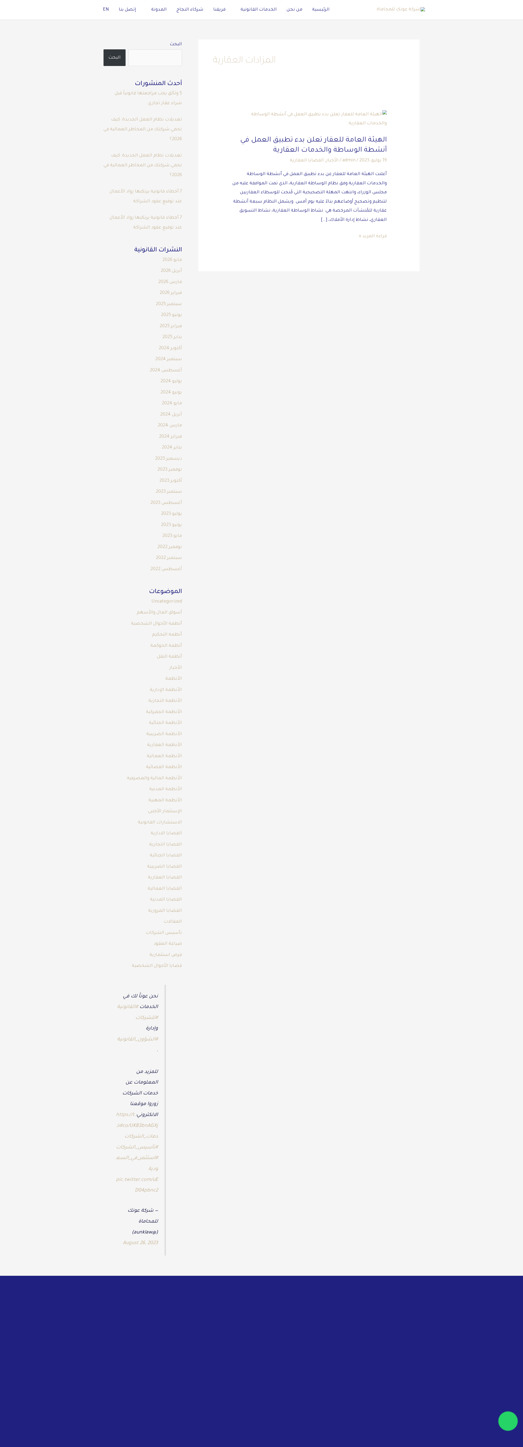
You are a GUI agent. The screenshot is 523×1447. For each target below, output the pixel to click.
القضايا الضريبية (164, 866)
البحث (176, 44)
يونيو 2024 (171, 392)
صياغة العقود (168, 943)
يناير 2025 (172, 337)
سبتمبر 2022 (169, 558)
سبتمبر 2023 (169, 491)
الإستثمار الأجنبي (165, 811)
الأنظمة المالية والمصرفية (154, 778)
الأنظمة (173, 678)
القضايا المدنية (166, 899)
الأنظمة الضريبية (164, 734)
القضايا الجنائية (166, 855)
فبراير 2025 (171, 326)
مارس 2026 (170, 282)
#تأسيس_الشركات (137, 1147)
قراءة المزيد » (373, 235)
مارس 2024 (170, 425)
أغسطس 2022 (166, 569)
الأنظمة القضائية (164, 767)
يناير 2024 (172, 447)
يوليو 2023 (171, 514)
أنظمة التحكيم (167, 634)
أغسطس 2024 (166, 370)
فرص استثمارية (166, 955)
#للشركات (146, 1018)
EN (106, 9)
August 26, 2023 (140, 1243)
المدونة (159, 9)
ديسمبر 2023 (168, 458)
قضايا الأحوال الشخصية (157, 966)
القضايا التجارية (165, 844)
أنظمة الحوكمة (166, 645)
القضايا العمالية (165, 888)
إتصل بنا (127, 9)
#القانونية (127, 1007)
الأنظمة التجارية (165, 701)
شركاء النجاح (190, 9)
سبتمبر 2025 (169, 304)
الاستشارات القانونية (160, 822)
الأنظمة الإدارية (166, 690)
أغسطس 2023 (166, 503)
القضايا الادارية (166, 833)
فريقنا (219, 9)
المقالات (173, 921)
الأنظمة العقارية (164, 745)
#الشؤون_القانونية (137, 1039)
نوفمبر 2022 (169, 547)
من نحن (294, 9)
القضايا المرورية (165, 910)
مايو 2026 (172, 260)
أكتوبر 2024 (170, 348)
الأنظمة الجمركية (164, 712)
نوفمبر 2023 (169, 469)
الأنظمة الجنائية (165, 723)
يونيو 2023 (171, 525)
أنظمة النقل (169, 656)
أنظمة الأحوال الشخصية (156, 623)
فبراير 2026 (171, 293)
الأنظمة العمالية (164, 756)
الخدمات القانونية (259, 9)
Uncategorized (166, 601)
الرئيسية (321, 9)
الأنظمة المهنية (165, 800)
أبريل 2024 (171, 414)
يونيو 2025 (171, 315)
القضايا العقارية (307, 160)
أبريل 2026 (171, 271)
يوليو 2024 (171, 381)
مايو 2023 (172, 536)
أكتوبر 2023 (170, 481)
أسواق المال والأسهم (159, 612)
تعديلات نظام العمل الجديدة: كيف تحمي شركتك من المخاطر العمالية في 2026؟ (143, 129)
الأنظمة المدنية (165, 789)
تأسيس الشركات (164, 933)
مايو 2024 (172, 403)
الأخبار (332, 160)
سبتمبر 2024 (168, 359)
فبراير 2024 (170, 436)
